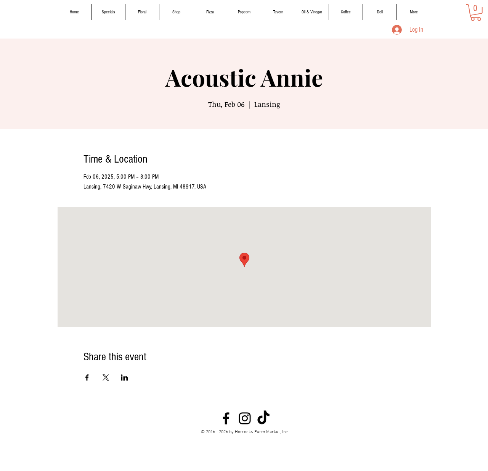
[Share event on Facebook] (87, 377)
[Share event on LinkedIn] (124, 377)
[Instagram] (245, 418)
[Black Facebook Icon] (226, 418)
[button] (476, 12)
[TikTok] (263, 418)
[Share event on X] (105, 377)
